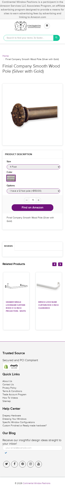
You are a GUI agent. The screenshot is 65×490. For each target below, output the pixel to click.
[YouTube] (38, 464)
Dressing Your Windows (14, 419)
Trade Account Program (14, 394)
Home (5, 56)
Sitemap (6, 401)
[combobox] (29, 38)
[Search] (57, 38)
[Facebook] (14, 464)
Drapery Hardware (11, 415)
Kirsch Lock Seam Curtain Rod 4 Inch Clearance (48, 305)
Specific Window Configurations (18, 422)
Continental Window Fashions (36, 483)
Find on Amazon (32, 207)
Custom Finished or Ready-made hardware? (24, 425)
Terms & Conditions (12, 391)
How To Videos (10, 397)
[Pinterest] (22, 464)
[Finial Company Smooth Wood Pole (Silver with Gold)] (32, 114)
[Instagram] (30, 464)
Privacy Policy (9, 387)
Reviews (8, 246)
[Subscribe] (5, 452)
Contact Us (8, 384)
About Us (7, 381)
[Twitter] (6, 464)
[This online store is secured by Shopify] (11, 366)
